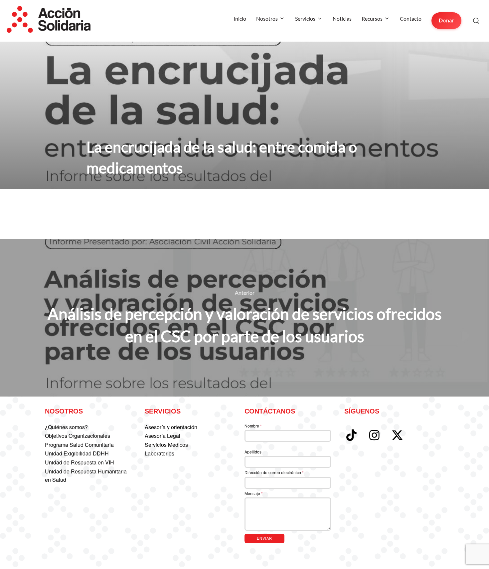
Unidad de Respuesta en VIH (79, 462)
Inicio (240, 18)
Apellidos (252, 451)
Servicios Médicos (166, 444)
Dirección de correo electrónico (274, 472)
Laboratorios (159, 453)
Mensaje (253, 493)
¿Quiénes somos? (66, 427)
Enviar (264, 538)
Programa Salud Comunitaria (79, 444)
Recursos (372, 18)
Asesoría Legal (162, 435)
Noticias (342, 18)
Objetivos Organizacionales (77, 435)
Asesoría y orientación (171, 427)
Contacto (410, 18)
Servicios (305, 18)
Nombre (253, 425)
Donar (446, 20)
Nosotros (267, 18)
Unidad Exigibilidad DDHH (77, 453)
